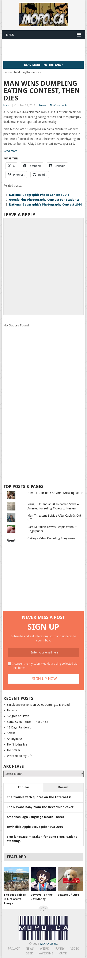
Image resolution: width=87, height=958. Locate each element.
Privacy (14, 948)
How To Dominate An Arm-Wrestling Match (55, 492)
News (42, 105)
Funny (59, 948)
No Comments (58, 105)
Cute (63, 953)
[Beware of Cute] (70, 879)
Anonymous (14, 738)
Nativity (12, 710)
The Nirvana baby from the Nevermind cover (40, 807)
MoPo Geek (48, 943)
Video (75, 948)
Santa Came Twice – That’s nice (27, 721)
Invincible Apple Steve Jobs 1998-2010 (35, 826)
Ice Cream (13, 750)
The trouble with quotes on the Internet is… (40, 797)
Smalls (11, 733)
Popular (23, 787)
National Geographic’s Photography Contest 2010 (45, 204)
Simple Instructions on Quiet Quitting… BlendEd (38, 704)
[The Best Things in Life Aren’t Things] (16, 879)
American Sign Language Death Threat (35, 817)
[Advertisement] (45, 49)
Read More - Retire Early (43, 64)
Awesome (46, 953)
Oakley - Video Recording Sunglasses (51, 538)
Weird (44, 948)
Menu (10, 34)
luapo (6, 105)
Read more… (11, 151)
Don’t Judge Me (17, 744)
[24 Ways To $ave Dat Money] (43, 879)
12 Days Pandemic (19, 727)
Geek (29, 953)
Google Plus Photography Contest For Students (44, 199)
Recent (63, 787)
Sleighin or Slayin (18, 716)
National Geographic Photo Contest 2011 (39, 194)
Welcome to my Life (19, 756)
